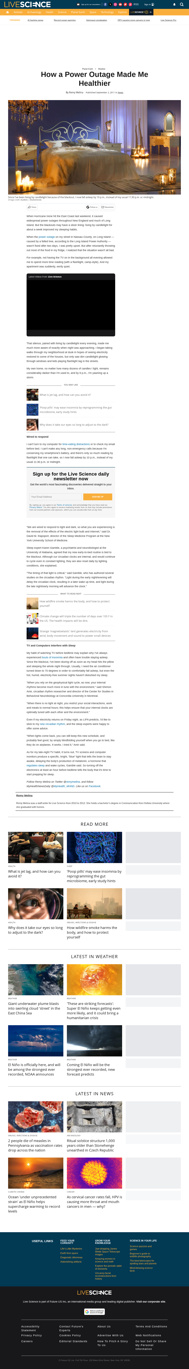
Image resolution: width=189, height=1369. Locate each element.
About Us (104, 1326)
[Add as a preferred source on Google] (94, 1311)
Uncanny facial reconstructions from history (105, 1276)
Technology (107, 12)
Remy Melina (76, 92)
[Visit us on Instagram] (115, 4)
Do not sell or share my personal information (151, 1345)
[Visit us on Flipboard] (125, 4)
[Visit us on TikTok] (130, 4)
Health (49, 12)
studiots (24, 199)
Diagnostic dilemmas (71, 1257)
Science (62, 12)
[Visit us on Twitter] (110, 4)
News (120, 92)
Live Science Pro (168, 20)
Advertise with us (110, 1335)
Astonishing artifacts (71, 1261)
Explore (122, 12)
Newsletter (109, 207)
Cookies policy (70, 1335)
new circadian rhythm (52, 724)
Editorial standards (73, 1341)
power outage (47, 236)
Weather (101, 69)
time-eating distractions (76, 444)
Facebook (94, 786)
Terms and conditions (151, 1326)
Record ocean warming (65, 20)
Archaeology (34, 12)
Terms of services (65, 505)
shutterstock (35, 199)
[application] (71, 305)
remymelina (73, 781)
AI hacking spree (35, 20)
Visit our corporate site (150, 1301)
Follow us (93, 207)
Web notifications (148, 1335)
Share (33, 207)
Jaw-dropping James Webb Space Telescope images (107, 1251)
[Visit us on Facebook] (105, 4)
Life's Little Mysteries (71, 1248)
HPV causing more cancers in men (134, 20)
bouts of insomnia (52, 657)
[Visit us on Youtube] (120, 4)
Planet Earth (78, 12)
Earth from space (69, 1253)
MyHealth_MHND (64, 786)
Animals (18, 12)
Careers (27, 1341)
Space (93, 12)
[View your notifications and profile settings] (174, 4)
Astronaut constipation (96, 20)
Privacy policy (31, 1335)
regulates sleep (36, 765)
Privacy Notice (36, 507)
